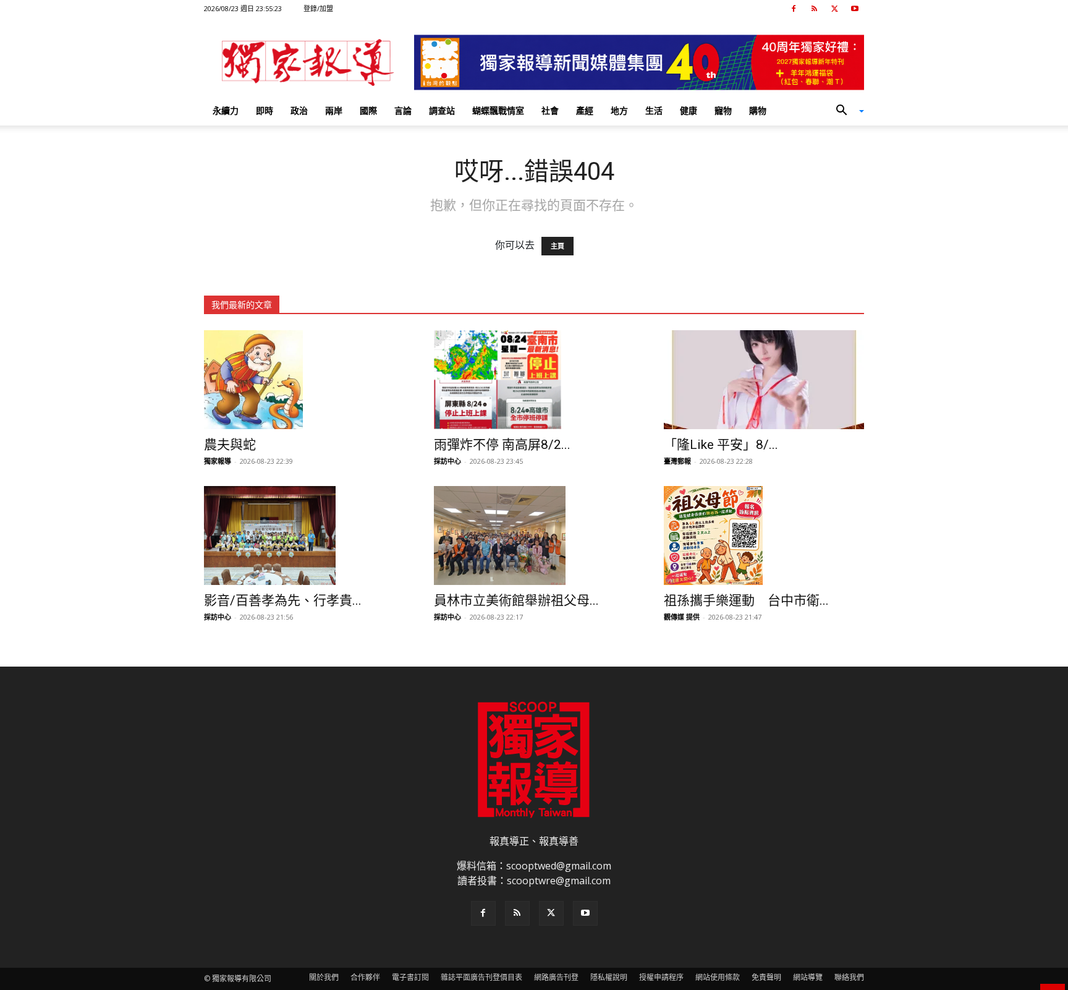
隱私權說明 (608, 977)
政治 (299, 110)
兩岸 (333, 110)
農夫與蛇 (230, 444)
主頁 (557, 246)
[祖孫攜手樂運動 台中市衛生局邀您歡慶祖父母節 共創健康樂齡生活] (764, 535)
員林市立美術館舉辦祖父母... (516, 600)
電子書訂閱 (410, 977)
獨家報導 (217, 461)
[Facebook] (793, 8)
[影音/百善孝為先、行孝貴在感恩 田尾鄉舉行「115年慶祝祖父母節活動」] (304, 535)
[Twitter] (834, 8)
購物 (757, 110)
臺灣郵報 (677, 461)
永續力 (226, 110)
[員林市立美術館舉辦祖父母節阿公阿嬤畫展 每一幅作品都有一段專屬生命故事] (534, 535)
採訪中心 (447, 461)
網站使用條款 (717, 977)
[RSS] (814, 8)
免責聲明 (766, 977)
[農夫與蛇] (304, 379)
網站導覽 (808, 977)
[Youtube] (855, 8)
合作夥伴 (365, 977)
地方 (619, 110)
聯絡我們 (849, 977)
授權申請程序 (661, 977)
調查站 (442, 110)
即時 (264, 110)
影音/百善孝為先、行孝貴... (283, 600)
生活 (654, 110)
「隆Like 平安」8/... (721, 444)
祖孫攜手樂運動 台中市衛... (746, 600)
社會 (550, 110)
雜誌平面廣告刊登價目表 (481, 977)
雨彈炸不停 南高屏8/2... (502, 444)
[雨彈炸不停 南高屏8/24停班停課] (534, 379)
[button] (845, 111)
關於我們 (324, 977)
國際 (368, 110)
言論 (403, 110)
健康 (688, 110)
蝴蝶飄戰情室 (498, 110)
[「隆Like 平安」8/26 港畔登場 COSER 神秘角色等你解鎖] (764, 379)
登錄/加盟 (318, 8)
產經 (584, 110)
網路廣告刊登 (556, 977)
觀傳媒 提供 (682, 616)
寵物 (723, 110)
